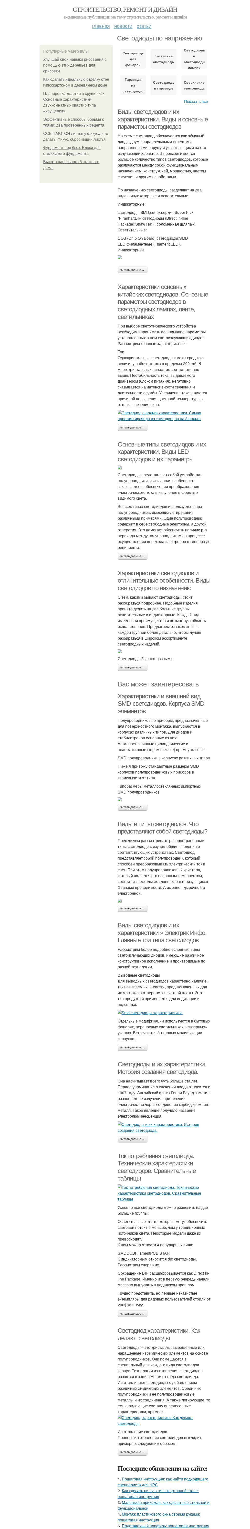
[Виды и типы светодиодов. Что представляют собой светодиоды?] (164, 901)
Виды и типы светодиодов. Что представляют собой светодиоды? (162, 827)
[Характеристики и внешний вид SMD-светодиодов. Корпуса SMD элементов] (164, 799)
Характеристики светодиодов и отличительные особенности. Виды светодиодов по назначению (164, 580)
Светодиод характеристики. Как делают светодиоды (159, 1334)
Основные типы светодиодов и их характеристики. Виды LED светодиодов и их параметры (162, 452)
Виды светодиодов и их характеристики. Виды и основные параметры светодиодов (163, 119)
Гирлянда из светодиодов (133, 85)
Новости (123, 25)
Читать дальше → (132, 270)
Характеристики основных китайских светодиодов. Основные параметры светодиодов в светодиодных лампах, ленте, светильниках (163, 301)
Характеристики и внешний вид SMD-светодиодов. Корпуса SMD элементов (161, 704)
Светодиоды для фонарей (133, 58)
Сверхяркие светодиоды (194, 85)
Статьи (144, 25)
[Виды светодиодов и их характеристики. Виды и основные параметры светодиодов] (164, 257)
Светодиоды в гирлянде (163, 85)
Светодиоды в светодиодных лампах (194, 59)
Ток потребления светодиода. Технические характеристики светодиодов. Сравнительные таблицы (157, 1167)
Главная (101, 25)
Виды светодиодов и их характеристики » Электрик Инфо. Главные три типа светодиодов (162, 933)
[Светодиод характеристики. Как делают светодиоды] (164, 1420)
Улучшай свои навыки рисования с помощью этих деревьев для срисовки (74, 65)
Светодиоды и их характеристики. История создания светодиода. (162, 1068)
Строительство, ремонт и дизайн (125, 9)
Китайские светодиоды (163, 58)
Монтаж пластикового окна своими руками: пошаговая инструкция (159, 1517)
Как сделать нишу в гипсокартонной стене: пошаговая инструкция (158, 1493)
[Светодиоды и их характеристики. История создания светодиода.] (164, 1127)
